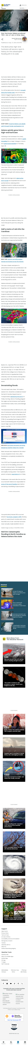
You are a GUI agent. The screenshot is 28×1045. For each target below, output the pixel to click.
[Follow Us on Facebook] (3, 984)
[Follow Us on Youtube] (11, 984)
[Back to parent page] (3, 7)
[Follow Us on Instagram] (7, 984)
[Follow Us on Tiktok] (14, 984)
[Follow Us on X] (22, 984)
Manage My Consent (6, 940)
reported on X (16, 474)
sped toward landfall (10, 143)
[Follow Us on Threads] (18, 984)
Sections (22, 8)
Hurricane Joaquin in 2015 (14, 517)
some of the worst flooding (9, 484)
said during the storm (16, 396)
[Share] (2, 39)
